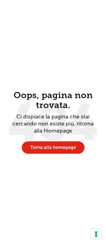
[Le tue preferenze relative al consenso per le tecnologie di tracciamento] (96, 234)
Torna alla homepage (53, 147)
